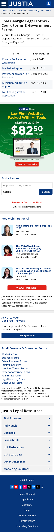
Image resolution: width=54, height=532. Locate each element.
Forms (12, 10)
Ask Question (27, 335)
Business (9, 433)
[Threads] (29, 487)
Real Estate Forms (12, 375)
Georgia (21, 10)
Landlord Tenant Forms (15, 368)
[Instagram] (25, 487)
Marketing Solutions (17, 469)
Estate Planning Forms (14, 361)
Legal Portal (27, 499)
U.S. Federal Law (14, 447)
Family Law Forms (11, 364)
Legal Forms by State (13, 379)
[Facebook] (20, 487)
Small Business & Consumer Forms (24, 348)
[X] (38, 487)
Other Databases (14, 462)
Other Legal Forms (12, 382)
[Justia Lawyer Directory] (42, 487)
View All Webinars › (27, 287)
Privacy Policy (27, 521)
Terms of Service (27, 515)
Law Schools (11, 440)
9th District (46, 10)
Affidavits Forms (11, 354)
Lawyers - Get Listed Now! (27, 202)
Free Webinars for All (15, 218)
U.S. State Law (13, 454)
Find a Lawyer (11, 178)
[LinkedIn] (12, 487)
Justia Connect (27, 494)
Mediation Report (12, 68)
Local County (33, 10)
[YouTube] (16, 487)
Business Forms (10, 357)
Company (27, 505)
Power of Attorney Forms (16, 372)
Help (27, 510)
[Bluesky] (33, 487)
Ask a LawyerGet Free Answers (13, 319)
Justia (4, 10)
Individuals (10, 425)
